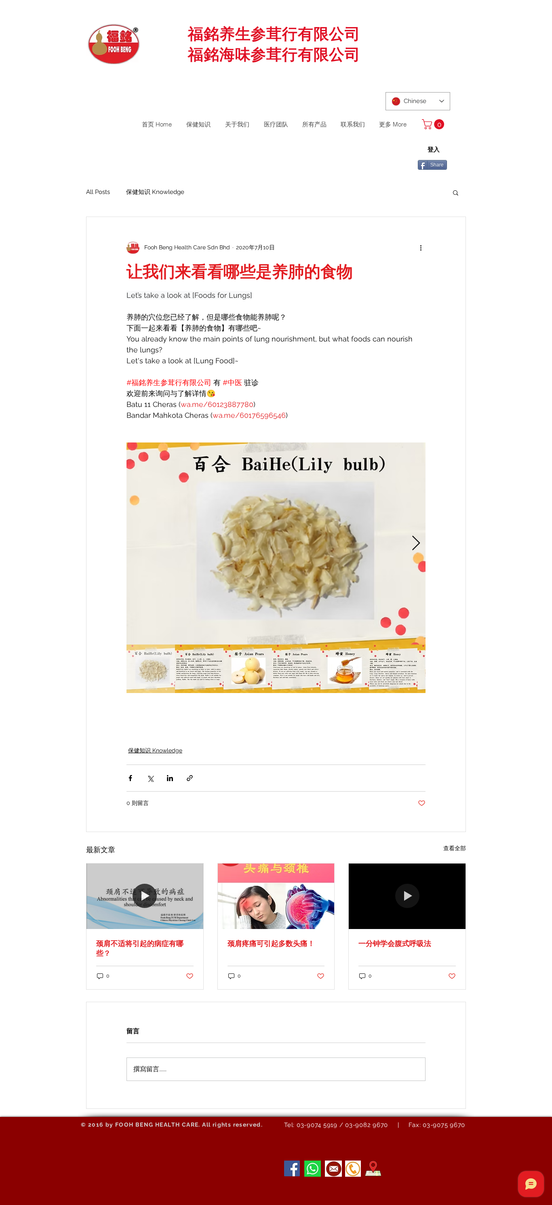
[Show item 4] (296, 669)
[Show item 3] (247, 669)
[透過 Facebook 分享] (130, 778)
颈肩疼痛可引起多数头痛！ (271, 943)
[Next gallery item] (416, 543)
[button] (434, 124)
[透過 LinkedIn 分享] (170, 778)
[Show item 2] (199, 669)
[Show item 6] (393, 669)
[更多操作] (421, 248)
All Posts (98, 192)
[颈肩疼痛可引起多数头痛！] (276, 896)
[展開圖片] (276, 543)
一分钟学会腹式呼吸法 (394, 943)
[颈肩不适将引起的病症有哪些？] (144, 896)
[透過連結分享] (190, 778)
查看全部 (454, 848)
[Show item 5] (344, 669)
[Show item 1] (150, 669)
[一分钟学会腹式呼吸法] (407, 896)
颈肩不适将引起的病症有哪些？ (139, 948)
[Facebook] (292, 1168)
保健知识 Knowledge (155, 192)
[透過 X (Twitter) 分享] (150, 778)
